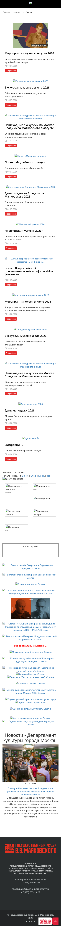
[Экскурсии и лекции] (16, 513)
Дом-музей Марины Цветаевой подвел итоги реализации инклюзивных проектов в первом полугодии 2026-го (30, 791)
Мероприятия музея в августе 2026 (29, 53)
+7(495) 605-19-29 (30, 892)
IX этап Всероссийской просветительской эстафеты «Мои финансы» (29, 271)
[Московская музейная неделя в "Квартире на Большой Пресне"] (30, 668)
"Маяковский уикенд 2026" (24, 231)
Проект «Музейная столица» (25, 162)
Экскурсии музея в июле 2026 (25, 336)
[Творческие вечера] (44, 513)
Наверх (31, 921)
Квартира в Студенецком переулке (30, 888)
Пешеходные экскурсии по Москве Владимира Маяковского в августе (29, 126)
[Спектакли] (16, 526)
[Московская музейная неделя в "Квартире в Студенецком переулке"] (30, 659)
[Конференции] (44, 498)
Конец (41, 475)
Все (48, 475)
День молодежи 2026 (19, 410)
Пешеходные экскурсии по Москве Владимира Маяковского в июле (29, 374)
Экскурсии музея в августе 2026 (27, 87)
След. (33, 475)
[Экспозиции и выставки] (16, 487)
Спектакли (6, 530)
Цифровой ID (14, 445)
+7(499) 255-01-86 (30, 882)
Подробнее (11, 70)
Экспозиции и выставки (8, 492)
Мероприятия (34, 489)
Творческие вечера (35, 517)
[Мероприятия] (44, 485)
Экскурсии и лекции (7, 517)
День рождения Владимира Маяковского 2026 (24, 194)
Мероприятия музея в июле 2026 (28, 301)
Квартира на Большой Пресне (30, 879)
